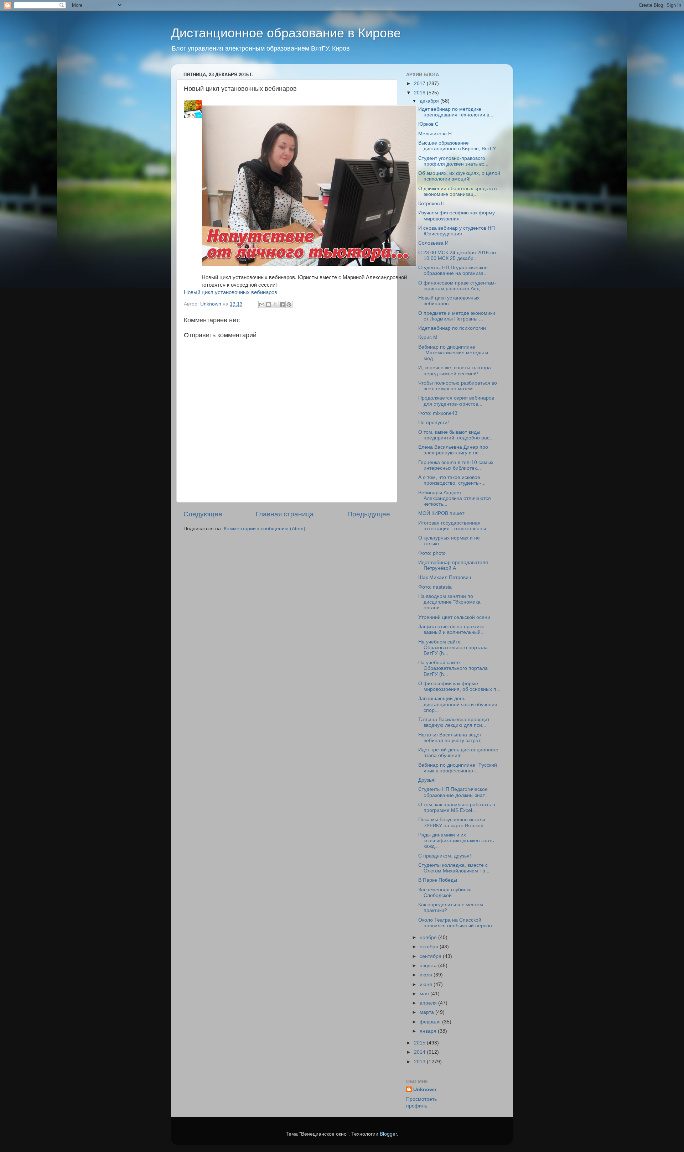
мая (425, 993)
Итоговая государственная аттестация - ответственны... (454, 525)
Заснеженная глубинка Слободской (445, 892)
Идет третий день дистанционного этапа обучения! (458, 752)
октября (430, 946)
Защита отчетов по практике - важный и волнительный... (453, 629)
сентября (431, 956)
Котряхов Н (431, 203)
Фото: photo (432, 553)
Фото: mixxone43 (437, 413)
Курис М (427, 337)
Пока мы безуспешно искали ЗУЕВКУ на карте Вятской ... (453, 822)
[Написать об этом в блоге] (268, 304)
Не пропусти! (433, 422)
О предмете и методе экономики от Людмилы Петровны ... (456, 316)
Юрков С (428, 124)
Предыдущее (368, 514)
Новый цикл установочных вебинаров (230, 292)
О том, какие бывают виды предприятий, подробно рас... (456, 435)
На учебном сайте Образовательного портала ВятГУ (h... (453, 647)
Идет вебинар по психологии (452, 328)
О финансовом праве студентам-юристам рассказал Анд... (457, 285)
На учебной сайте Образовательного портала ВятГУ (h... (453, 668)
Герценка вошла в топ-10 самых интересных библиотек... (455, 465)
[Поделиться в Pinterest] (288, 304)
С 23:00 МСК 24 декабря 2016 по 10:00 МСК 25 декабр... (457, 255)
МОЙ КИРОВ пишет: (442, 513)
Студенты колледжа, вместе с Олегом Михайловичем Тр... (453, 868)
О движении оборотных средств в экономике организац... (457, 191)
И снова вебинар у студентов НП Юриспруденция (456, 230)
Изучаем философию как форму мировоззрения (456, 215)
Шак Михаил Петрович (444, 577)
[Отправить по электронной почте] (261, 304)
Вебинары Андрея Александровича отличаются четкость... (454, 498)
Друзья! (427, 780)
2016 (420, 92)
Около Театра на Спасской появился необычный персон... (457, 922)
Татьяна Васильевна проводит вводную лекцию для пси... (453, 722)
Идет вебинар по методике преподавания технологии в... (455, 112)
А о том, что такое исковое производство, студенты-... (452, 480)
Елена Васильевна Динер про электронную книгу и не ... (453, 449)
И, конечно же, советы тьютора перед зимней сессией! (454, 370)
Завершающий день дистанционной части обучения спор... (457, 704)
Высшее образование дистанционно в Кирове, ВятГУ (457, 145)
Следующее (202, 514)
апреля (429, 1003)
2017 (420, 83)
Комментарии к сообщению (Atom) (264, 528)
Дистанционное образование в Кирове (286, 33)
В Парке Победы (437, 880)
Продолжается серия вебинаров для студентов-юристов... (456, 400)
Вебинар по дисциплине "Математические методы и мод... (453, 352)
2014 (420, 1052)
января (429, 1031)
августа (429, 965)
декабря (430, 101)
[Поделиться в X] (275, 304)
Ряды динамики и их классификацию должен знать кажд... (456, 840)
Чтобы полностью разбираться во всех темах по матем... (457, 385)
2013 (420, 1061)
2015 (420, 1043)
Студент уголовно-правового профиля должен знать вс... (453, 161)
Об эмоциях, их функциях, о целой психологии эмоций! (459, 176)
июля (427, 975)
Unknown (424, 1089)
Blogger (388, 1134)
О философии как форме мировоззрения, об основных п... (459, 686)
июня (427, 984)
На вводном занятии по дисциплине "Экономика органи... (449, 602)
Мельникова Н (435, 133)
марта (427, 1012)
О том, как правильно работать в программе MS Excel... (456, 807)
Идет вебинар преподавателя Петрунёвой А (453, 565)
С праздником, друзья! (444, 856)
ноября (429, 937)
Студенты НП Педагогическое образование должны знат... (453, 792)
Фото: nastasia (435, 587)
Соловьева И (433, 243)
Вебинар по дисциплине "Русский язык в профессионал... (457, 767)
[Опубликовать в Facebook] (282, 304)
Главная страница (285, 514)
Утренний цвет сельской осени (454, 617)
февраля (431, 1022)
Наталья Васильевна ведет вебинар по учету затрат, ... (452, 737)
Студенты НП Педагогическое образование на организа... (453, 270)
